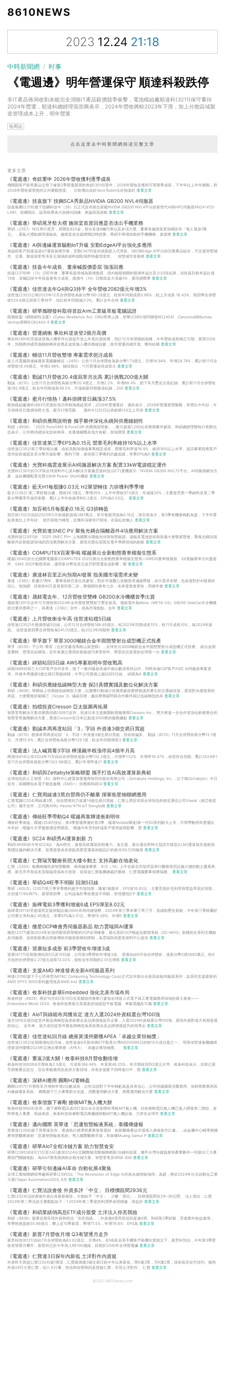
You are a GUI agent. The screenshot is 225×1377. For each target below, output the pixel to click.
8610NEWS (39, 12)
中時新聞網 (23, 66)
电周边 (15, 126)
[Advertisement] (112, 1333)
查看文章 (144, 190)
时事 (55, 66)
